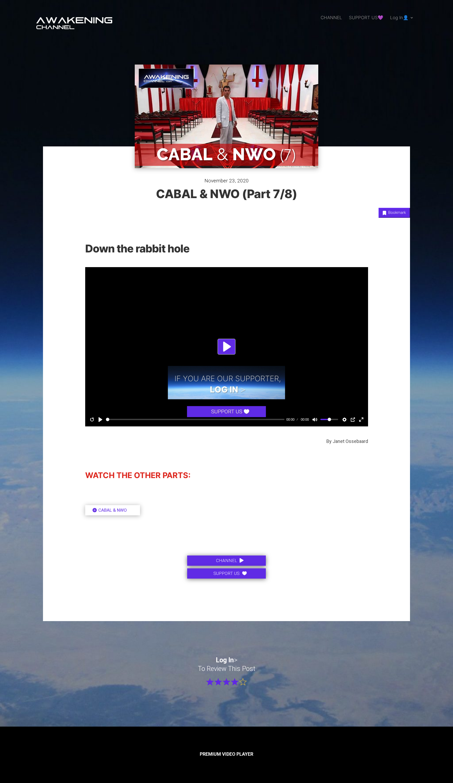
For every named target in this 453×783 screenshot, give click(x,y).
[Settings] (344, 419)
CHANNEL (331, 18)
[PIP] (353, 419)
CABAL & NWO (112, 510)
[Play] (100, 419)
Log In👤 (399, 18)
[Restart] (92, 419)
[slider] (329, 419)
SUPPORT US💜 (366, 18)
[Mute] (315, 419)
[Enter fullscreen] (361, 419)
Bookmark (396, 212)
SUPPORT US (226, 573)
